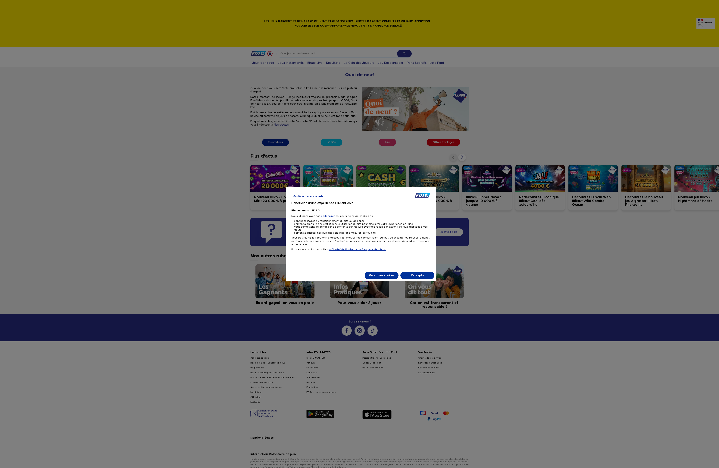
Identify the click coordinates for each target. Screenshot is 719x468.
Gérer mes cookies (381, 275)
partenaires (328, 216)
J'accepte (417, 275)
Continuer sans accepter (309, 196)
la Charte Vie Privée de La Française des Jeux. (357, 249)
